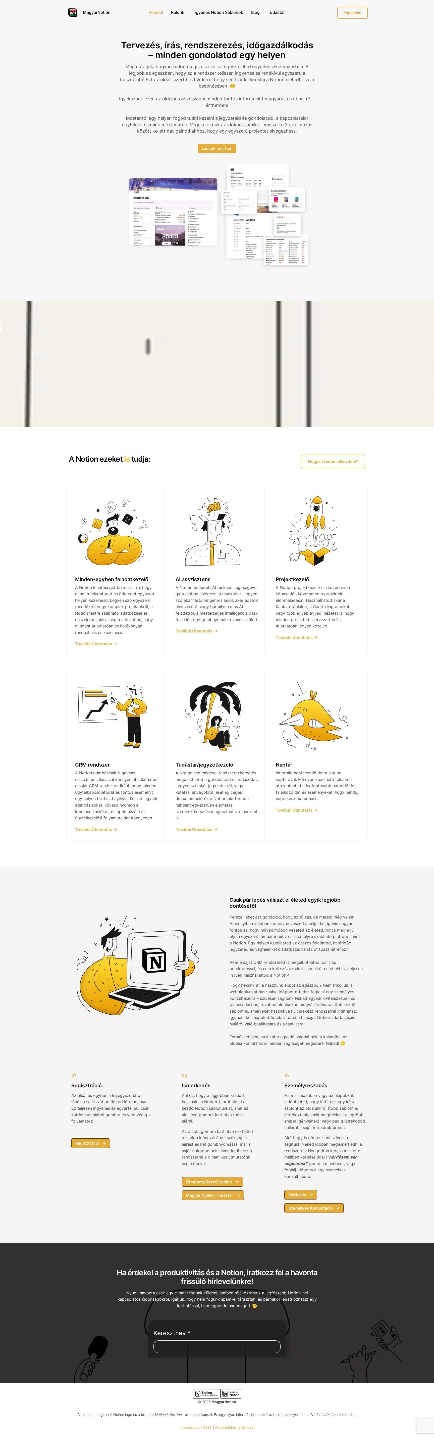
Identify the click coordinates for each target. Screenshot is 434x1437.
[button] (333, 461)
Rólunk (177, 12)
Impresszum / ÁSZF (196, 1427)
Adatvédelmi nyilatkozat (235, 1427)
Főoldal (156, 12)
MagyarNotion (97, 12)
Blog (255, 12)
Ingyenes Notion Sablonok (217, 12)
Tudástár (276, 12)
